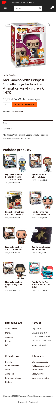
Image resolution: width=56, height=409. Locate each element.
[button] (48, 24)
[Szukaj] (40, 8)
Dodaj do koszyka (24, 104)
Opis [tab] (5, 123)
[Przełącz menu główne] (5, 8)
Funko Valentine (10, 75)
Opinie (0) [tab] (7, 128)
